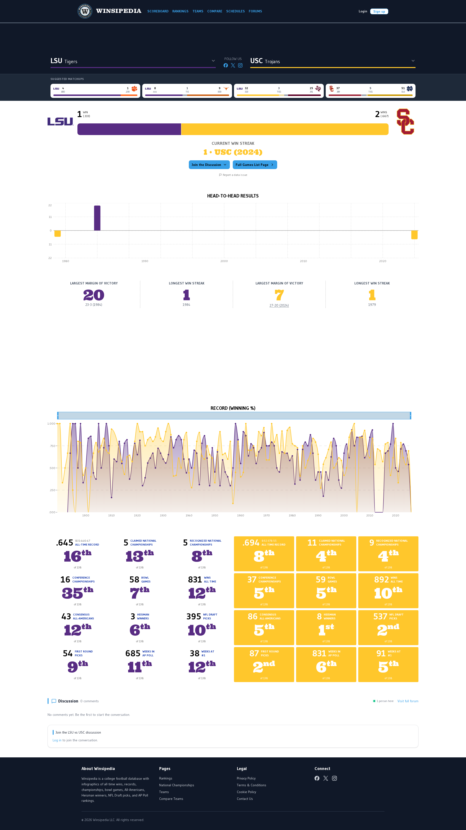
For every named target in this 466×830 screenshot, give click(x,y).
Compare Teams (171, 798)
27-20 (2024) (279, 305)
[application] (233, 234)
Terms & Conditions (251, 785)
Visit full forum (408, 701)
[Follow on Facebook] (226, 65)
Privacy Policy (246, 778)
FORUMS (255, 11)
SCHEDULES (235, 11)
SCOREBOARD (157, 11)
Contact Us (245, 798)
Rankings (165, 778)
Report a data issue (235, 175)
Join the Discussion (206, 165)
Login (363, 11)
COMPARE (214, 11)
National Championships (176, 785)
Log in (57, 740)
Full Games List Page (252, 165)
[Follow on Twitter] (233, 65)
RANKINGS (180, 11)
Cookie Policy (246, 792)
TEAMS (197, 11)
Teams (164, 792)
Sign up (379, 11)
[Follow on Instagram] (240, 65)
